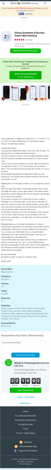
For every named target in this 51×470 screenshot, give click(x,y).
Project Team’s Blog (25, 433)
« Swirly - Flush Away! (25, 397)
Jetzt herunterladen (25, 75)
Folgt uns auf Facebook (28, 451)
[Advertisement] (25, 24)
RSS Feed (28, 442)
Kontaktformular (25, 424)
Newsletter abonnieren (25, 420)
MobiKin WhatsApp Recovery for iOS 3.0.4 (31, 364)
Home (25, 411)
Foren (25, 429)
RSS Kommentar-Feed (28, 446)
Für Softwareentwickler (25, 415)
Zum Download (25, 390)
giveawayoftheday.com (30, 459)
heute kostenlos (25, 51)
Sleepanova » (25, 403)
